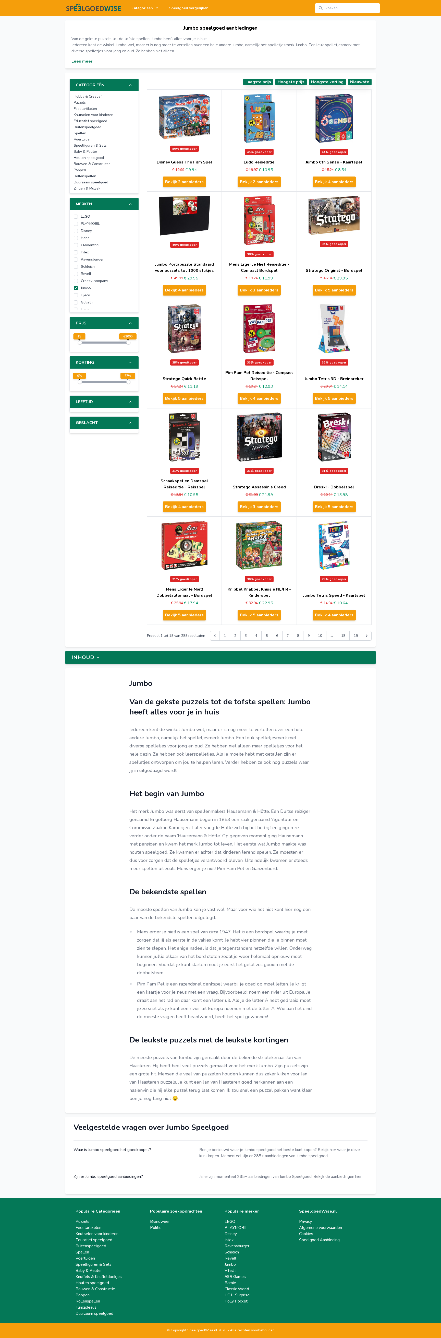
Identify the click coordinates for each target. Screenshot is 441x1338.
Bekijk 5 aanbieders (334, 290)
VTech (230, 1270)
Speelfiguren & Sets (94, 1264)
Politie (156, 1227)
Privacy (305, 1221)
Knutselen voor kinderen (97, 1234)
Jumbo (230, 1264)
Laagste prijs (258, 82)
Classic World (237, 1289)
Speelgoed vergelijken (189, 8)
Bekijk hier (327, 1150)
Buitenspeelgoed (91, 1246)
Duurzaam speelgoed (94, 1313)
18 (343, 635)
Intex (229, 1240)
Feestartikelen (88, 1227)
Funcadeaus (86, 1307)
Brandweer (160, 1221)
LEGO (230, 1221)
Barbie (230, 1283)
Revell (230, 1258)
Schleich (232, 1252)
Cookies (306, 1234)
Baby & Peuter (89, 1270)
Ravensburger (237, 1246)
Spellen (82, 1252)
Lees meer (81, 61)
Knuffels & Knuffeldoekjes (99, 1277)
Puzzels (82, 1221)
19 (356, 635)
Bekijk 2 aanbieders (184, 182)
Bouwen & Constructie (95, 1289)
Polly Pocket (236, 1301)
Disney (231, 1234)
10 (320, 635)
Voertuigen (85, 1258)
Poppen (83, 1295)
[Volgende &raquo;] (367, 636)
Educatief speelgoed (94, 1240)
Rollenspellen (88, 1301)
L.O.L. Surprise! (237, 1295)
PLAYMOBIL (236, 1227)
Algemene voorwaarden (320, 1227)
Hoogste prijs (291, 82)
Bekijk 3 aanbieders (259, 290)
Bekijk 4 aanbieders (334, 182)
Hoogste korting (327, 82)
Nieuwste (359, 82)
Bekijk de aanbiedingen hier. (337, 1176)
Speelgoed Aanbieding (319, 1240)
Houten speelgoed (92, 1283)
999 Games (235, 1277)
